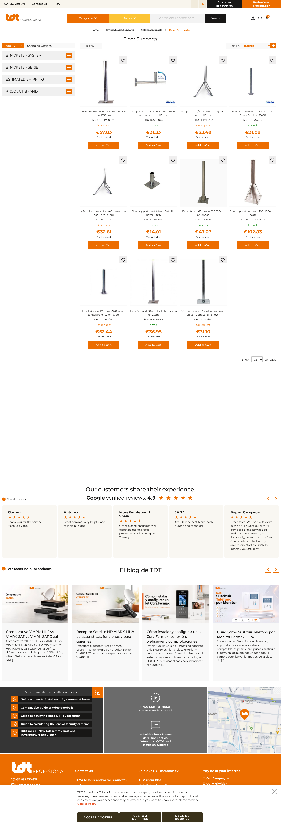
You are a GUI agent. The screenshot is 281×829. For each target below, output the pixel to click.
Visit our (152, 780)
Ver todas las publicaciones (30, 569)
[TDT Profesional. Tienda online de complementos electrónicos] (24, 18)
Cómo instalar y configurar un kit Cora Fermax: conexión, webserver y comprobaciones (175, 636)
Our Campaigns (217, 778)
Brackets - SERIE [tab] (22, 67)
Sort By (235, 46)
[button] (123, 60)
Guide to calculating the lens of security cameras (55, 724)
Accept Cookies (98, 817)
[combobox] (177, 18)
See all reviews (17, 499)
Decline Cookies (182, 817)
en (202, 4)
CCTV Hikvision (216, 783)
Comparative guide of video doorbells (47, 707)
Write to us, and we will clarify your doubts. (103, 782)
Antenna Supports (152, 29)
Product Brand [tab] (22, 91)
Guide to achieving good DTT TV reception (51, 716)
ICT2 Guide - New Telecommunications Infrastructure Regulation (48, 732)
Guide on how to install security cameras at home (55, 699)
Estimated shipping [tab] (25, 79)
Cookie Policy (86, 804)
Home (95, 29)
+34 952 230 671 (26, 779)
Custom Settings (140, 817)
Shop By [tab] (9, 46)
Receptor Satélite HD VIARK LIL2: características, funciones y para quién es (105, 636)
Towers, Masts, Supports (120, 29)
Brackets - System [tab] (24, 55)
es (194, 4)
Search (215, 18)
